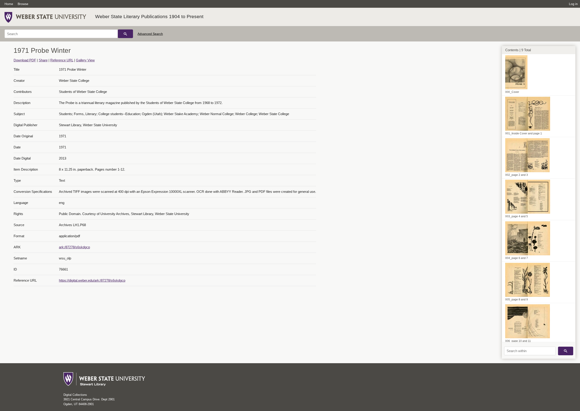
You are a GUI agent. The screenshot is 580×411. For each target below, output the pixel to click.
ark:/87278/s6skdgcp (74, 247)
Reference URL (61, 60)
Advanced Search (150, 34)
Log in (573, 4)
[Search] (125, 33)
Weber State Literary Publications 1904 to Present (149, 16)
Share (43, 60)
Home (9, 4)
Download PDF (25, 60)
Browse (23, 4)
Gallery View (85, 60)
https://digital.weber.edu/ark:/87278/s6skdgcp (92, 280)
